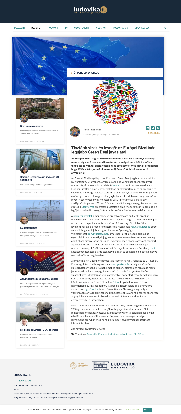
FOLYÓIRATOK (120, 28)
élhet (152, 248)
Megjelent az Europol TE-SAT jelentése (39, 329)
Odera (116, 282)
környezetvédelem (122, 334)
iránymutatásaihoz (98, 233)
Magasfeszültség (28, 228)
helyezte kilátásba (140, 226)
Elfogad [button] (147, 410)
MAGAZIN (19, 28)
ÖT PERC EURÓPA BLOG (86, 73)
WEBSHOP (101, 28)
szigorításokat (91, 289)
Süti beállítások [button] (132, 409)
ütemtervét (88, 206)
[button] (147, 128)
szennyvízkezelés (120, 264)
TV (66, 28)
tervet (116, 185)
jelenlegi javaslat (82, 216)
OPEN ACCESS (142, 28)
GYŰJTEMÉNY (81, 28)
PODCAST (53, 28)
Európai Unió (93, 334)
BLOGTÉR (36, 28)
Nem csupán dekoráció (31, 126)
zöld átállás (138, 334)
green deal (106, 334)
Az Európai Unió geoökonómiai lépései (39, 278)
